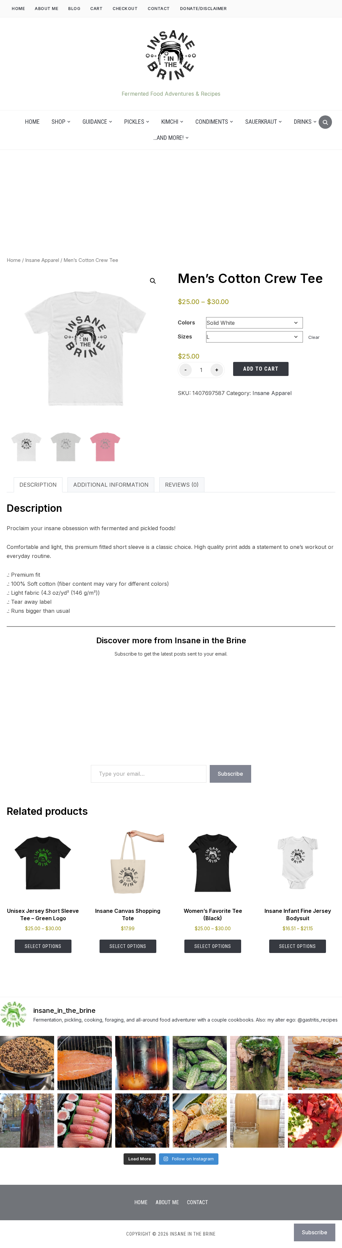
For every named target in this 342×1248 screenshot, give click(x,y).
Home (18, 8)
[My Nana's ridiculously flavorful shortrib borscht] (315, 1120)
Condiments (211, 121)
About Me (46, 8)
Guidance (94, 121)
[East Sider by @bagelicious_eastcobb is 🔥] (200, 1120)
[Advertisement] (171, 210)
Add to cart (261, 369)
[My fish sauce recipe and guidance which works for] (27, 1120)
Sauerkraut (261, 121)
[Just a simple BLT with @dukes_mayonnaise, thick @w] (315, 1063)
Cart (96, 8)
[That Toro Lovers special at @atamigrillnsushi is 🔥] (84, 1120)
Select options (43, 946)
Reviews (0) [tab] (182, 484)
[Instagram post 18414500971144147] (84, 1063)
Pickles (134, 121)
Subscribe (230, 773)
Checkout (125, 8)
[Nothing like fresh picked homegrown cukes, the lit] (200, 1063)
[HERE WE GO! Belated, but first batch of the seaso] (257, 1063)
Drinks (303, 121)
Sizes (185, 336)
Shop (58, 121)
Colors (186, 322)
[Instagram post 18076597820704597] (27, 1063)
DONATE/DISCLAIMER (203, 8)
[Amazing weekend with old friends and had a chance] (142, 1120)
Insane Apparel (42, 260)
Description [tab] (38, 484)
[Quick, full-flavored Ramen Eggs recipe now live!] (142, 1063)
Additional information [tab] (111, 484)
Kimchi (169, 121)
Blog (74, 8)
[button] (153, 281)
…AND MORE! (168, 137)
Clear (314, 337)
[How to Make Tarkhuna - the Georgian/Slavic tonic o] (257, 1120)
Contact (159, 8)
